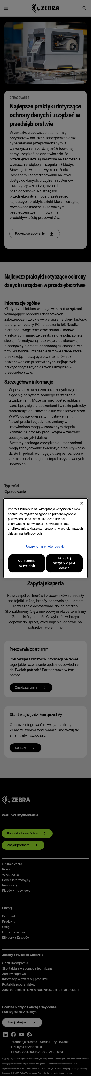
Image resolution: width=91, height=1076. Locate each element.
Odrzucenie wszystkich (27, 563)
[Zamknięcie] (82, 503)
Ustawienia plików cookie (45, 546)
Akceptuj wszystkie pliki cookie (64, 563)
